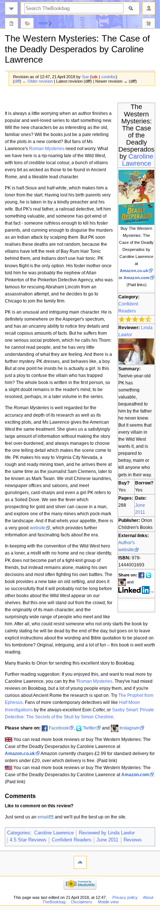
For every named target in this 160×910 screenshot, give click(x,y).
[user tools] (148, 8)
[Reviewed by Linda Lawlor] (136, 351)
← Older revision (37, 81)
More (43, 23)
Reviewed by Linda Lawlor (107, 832)
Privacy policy (125, 897)
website (37, 527)
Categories (18, 832)
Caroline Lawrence (138, 160)
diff (17, 81)
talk (95, 77)
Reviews (133, 840)
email (43, 817)
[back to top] (80, 862)
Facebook (59, 728)
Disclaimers (81, 902)
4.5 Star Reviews (28, 840)
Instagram (129, 728)
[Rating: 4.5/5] (135, 319)
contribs (108, 77)
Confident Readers (72, 840)
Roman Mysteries (46, 148)
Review (11, 24)
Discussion (27, 24)
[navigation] (11, 8)
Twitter (89, 728)
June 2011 (107, 840)
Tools (148, 24)
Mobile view (108, 902)
